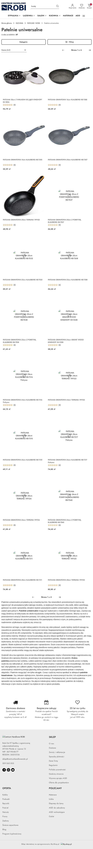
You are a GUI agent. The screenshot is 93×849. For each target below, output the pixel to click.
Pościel (5, 807)
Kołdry (5, 794)
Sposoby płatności (56, 756)
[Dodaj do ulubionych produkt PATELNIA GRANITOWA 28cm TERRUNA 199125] (87, 537)
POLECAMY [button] (55, 788)
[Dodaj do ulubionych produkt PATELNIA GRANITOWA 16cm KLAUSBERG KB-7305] (42, 117)
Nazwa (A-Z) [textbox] (5, 50)
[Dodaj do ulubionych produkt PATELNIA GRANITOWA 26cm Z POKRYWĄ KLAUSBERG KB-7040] (87, 477)
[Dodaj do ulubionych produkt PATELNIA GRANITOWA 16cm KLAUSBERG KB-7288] (87, 57)
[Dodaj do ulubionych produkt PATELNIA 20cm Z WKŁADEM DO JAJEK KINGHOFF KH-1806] (42, 57)
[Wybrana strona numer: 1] (76, 50)
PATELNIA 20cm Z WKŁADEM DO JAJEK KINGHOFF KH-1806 (22, 100)
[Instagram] (8, 770)
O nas (51, 743)
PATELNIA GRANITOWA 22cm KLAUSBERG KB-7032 (22, 280)
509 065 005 (8, 763)
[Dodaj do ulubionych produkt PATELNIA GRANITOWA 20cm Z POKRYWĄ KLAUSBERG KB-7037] (87, 177)
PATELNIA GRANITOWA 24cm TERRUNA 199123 (66, 400)
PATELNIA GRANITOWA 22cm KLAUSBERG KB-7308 (67, 280)
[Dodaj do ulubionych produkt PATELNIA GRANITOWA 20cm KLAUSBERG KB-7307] (87, 117)
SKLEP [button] (52, 737)
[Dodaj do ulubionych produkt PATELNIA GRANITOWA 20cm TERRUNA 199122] (42, 177)
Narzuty (5, 812)
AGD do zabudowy (57, 807)
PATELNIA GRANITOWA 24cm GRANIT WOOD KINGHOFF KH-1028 (66, 340)
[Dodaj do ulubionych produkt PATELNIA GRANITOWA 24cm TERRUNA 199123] (87, 357)
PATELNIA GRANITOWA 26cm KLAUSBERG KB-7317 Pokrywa (67, 461)
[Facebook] (4, 770)
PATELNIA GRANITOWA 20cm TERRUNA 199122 (21, 220)
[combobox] (13, 50)
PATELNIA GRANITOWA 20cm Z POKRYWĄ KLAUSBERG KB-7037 (64, 221)
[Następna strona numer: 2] (90, 50)
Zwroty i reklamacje (57, 752)
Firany (4, 816)
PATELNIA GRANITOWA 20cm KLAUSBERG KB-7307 (67, 159)
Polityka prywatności (57, 769)
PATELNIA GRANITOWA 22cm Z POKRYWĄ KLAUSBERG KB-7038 (19, 340)
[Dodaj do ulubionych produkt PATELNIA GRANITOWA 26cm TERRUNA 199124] (42, 477)
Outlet (51, 816)
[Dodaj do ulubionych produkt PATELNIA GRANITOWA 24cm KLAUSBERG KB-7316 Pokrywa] (42, 357)
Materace (53, 794)
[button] (14, 16)
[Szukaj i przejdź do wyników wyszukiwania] (57, 6)
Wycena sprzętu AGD (58, 778)
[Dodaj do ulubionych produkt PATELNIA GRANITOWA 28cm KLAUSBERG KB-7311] (42, 537)
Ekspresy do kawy (56, 803)
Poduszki (6, 799)
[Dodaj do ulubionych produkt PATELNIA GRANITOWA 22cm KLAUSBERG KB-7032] (42, 237)
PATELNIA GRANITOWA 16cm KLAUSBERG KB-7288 (67, 99)
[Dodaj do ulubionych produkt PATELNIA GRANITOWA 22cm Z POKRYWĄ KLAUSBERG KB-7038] (42, 297)
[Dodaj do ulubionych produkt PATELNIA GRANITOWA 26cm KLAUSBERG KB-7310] (42, 417)
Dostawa (52, 747)
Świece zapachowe (10, 825)
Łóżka (51, 799)
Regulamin (53, 765)
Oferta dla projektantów (59, 782)
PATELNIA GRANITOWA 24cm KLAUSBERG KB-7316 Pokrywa (22, 401)
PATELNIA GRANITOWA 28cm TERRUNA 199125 (66, 580)
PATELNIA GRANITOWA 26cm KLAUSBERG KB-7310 (22, 460)
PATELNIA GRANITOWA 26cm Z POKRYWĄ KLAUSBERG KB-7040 (64, 521)
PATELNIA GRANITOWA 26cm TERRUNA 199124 (21, 520)
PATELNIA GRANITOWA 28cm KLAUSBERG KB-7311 (22, 580)
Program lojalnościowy (11, 833)
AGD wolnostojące (57, 812)
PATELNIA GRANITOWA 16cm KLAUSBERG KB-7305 (22, 159)
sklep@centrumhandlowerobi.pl (15, 759)
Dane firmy (53, 760)
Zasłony (5, 820)
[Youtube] (13, 770)
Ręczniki (5, 803)
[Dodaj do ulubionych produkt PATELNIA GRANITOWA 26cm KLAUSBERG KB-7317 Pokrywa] (87, 417)
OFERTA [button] (6, 788)
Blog (4, 829)
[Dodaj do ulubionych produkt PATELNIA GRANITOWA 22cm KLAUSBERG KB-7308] (87, 237)
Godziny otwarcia (56, 774)
